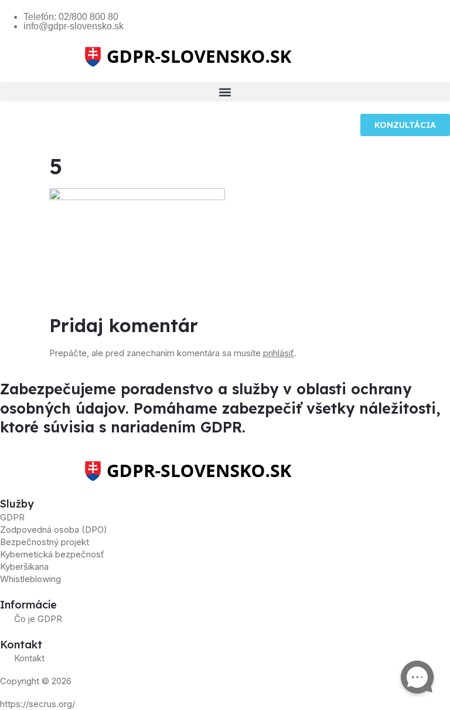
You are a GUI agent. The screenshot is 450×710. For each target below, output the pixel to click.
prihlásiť (278, 353)
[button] (225, 92)
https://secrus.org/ (37, 703)
